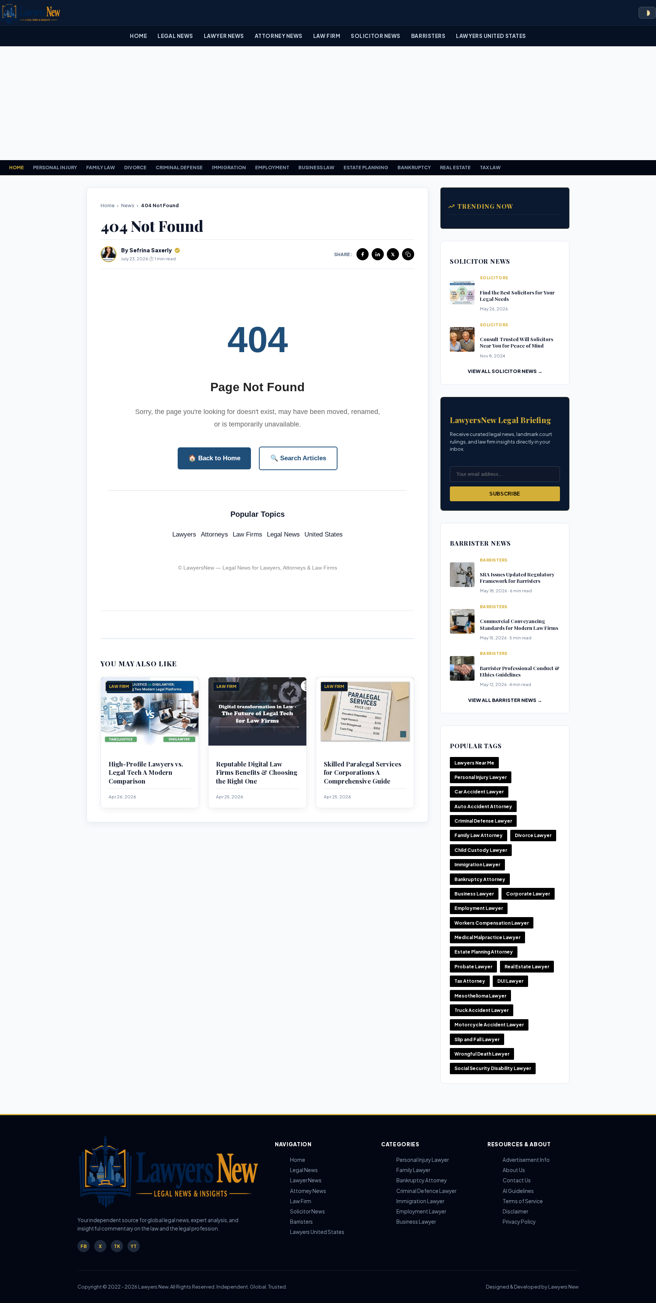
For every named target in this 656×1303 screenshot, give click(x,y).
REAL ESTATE (455, 167)
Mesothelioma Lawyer (480, 996)
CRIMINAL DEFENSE (179, 167)
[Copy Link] (408, 254)
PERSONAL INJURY (55, 167)
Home (138, 36)
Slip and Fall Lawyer (477, 1039)
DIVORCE (135, 167)
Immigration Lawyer (477, 864)
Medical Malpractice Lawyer (487, 937)
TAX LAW (490, 167)
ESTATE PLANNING (366, 167)
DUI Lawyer (510, 981)
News (127, 205)
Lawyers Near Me (474, 763)
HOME (16, 167)
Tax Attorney (469, 981)
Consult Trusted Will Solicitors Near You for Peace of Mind (516, 342)
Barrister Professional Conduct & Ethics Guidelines (520, 671)
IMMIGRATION (229, 167)
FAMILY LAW (100, 167)
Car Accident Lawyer (479, 792)
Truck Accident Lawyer (481, 1010)
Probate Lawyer (473, 966)
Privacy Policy (519, 1221)
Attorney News (279, 36)
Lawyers (184, 534)
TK (117, 1246)
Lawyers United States (491, 36)
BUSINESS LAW (316, 167)
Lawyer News (224, 36)
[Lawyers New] (30, 12)
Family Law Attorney (478, 835)
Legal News (175, 36)
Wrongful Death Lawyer (481, 1054)
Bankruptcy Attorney (479, 879)
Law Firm (326, 36)
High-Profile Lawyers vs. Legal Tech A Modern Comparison (146, 772)
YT (134, 1246)
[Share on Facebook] (362, 254)
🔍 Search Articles (298, 458)
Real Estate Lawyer (527, 966)
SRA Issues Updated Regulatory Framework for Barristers (517, 577)
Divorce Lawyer (533, 835)
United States (323, 534)
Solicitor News (376, 36)
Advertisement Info (526, 1160)
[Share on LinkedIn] (378, 254)
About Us (514, 1170)
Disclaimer (515, 1211)
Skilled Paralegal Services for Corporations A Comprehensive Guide (362, 772)
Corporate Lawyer (528, 894)
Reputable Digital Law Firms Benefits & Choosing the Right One (256, 772)
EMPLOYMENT (272, 167)
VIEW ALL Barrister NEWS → (505, 700)
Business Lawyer (474, 894)
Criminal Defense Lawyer (483, 821)
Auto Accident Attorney (483, 806)
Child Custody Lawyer (480, 850)
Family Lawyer (413, 1170)
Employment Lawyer (478, 908)
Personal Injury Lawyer (480, 777)
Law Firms (247, 534)
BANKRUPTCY (414, 167)
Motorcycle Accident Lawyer (489, 1025)
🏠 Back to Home (214, 458)
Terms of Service (523, 1201)
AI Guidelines (518, 1191)
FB (83, 1246)
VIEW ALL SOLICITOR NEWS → (505, 371)
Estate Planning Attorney (483, 952)
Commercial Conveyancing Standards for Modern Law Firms (519, 624)
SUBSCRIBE (504, 494)
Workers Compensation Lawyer (491, 923)
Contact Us (517, 1180)
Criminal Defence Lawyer (426, 1191)
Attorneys (214, 534)
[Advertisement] (328, 103)
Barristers (428, 36)
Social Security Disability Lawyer (492, 1068)
